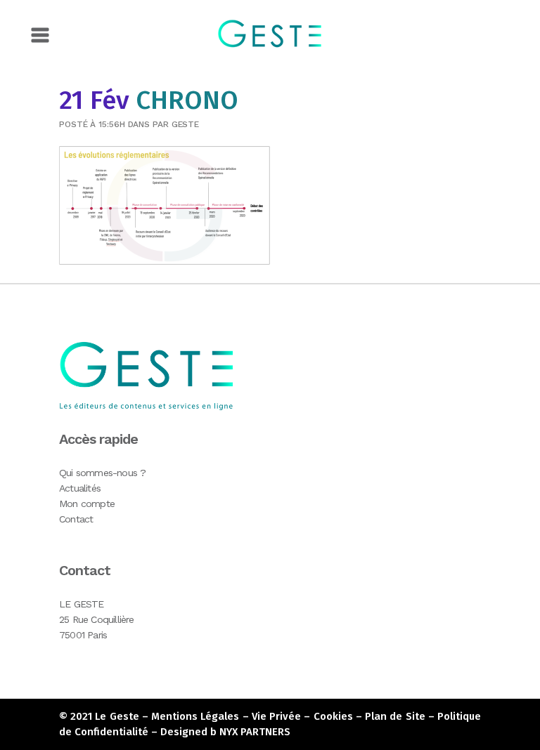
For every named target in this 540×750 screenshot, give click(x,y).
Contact (76, 519)
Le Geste (117, 716)
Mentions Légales (195, 716)
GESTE (186, 124)
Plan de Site (395, 716)
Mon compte (87, 503)
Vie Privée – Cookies (302, 716)
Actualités (80, 488)
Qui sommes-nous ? (102, 472)
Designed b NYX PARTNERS (225, 731)
